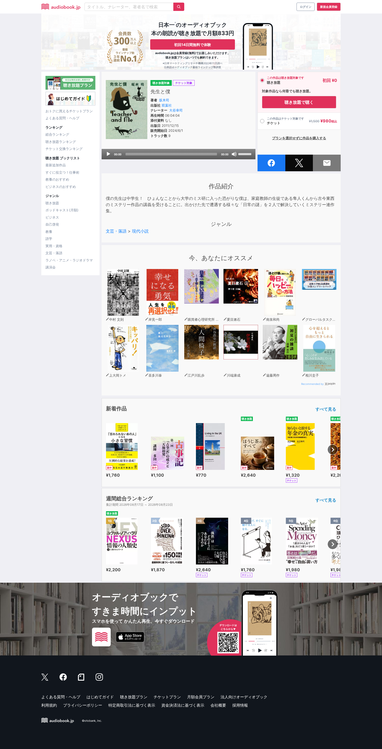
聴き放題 (52, 203)
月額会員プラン (200, 696)
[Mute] (234, 154)
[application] (178, 154)
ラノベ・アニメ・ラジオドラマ (69, 260)
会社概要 (218, 705)
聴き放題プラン (133, 696)
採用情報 (240, 705)
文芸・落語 (53, 253)
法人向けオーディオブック (244, 696)
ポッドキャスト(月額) (61, 210)
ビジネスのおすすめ (60, 187)
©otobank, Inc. (92, 720)
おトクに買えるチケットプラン (69, 111)
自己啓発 (52, 224)
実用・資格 (53, 246)
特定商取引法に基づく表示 (131, 705)
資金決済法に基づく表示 (182, 705)
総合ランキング (57, 134)
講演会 (50, 267)
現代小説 (140, 231)
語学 (48, 238)
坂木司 (164, 100)
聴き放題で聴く (299, 102)
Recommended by (312, 383)
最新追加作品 (55, 165)
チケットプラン (167, 696)
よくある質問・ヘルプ (62, 118)
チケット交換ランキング (64, 149)
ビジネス (52, 217)
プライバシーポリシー (82, 705)
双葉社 (167, 105)
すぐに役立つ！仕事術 (62, 172)
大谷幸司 (176, 110)
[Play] (108, 154)
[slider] (245, 153)
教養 (48, 231)
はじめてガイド (100, 696)
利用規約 (49, 705)
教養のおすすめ (57, 179)
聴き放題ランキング (60, 142)
